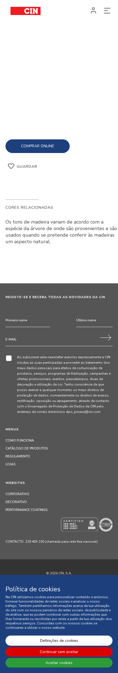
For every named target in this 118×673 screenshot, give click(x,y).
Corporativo (17, 494)
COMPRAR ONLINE (37, 146)
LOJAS (10, 464)
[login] (93, 10)
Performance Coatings (26, 510)
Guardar (27, 166)
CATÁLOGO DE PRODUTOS (26, 448)
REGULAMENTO (17, 456)
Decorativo (16, 502)
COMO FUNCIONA (19, 440)
